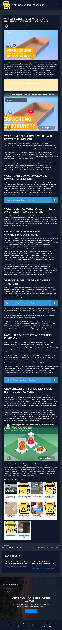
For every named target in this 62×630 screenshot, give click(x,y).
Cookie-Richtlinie (7, 591)
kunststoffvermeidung (21, 566)
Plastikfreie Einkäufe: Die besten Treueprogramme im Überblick (43, 563)
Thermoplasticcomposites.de (27, 5)
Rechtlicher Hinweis (8, 590)
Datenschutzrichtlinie (9, 588)
